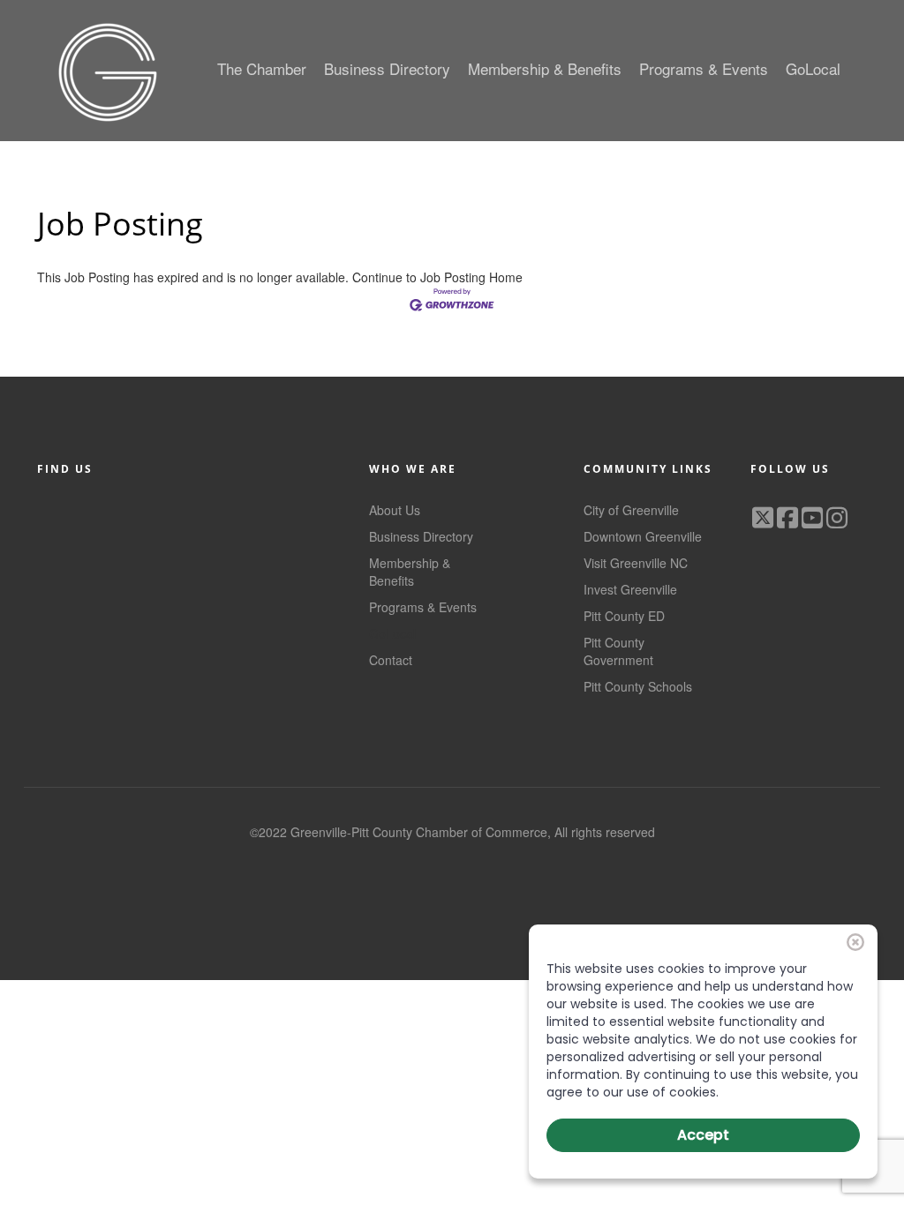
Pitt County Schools (638, 686)
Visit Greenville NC (636, 563)
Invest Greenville (630, 589)
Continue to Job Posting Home (437, 277)
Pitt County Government (618, 651)
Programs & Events (423, 607)
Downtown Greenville (643, 536)
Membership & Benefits (409, 571)
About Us (394, 510)
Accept (703, 1135)
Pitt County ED (624, 616)
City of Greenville (631, 510)
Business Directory (421, 536)
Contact (390, 660)
